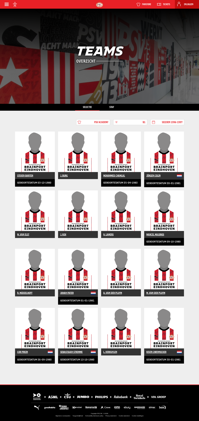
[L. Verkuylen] (121, 328)
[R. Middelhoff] (35, 269)
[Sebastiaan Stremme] (78, 328)
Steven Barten (25, 175)
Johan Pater (67, 293)
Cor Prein (22, 352)
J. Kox (63, 234)
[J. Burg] (78, 152)
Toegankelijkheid (78, 416)
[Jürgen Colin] (164, 152)
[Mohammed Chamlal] (121, 152)
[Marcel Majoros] (164, 210)
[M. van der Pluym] (164, 269)
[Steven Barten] (35, 152)
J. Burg (64, 175)
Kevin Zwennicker (156, 352)
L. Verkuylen (110, 352)
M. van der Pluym (155, 293)
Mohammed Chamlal (114, 175)
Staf (111, 107)
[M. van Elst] (35, 210)
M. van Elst (23, 234)
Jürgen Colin (153, 175)
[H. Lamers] (121, 210)
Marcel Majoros (155, 234)
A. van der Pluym (112, 293)
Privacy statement (111, 416)
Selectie (87, 107)
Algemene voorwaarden (63, 416)
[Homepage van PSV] (99, 4)
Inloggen (188, 4)
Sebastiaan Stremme (71, 352)
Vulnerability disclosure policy (94, 416)
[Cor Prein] (35, 328)
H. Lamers (108, 234)
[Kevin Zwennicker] (164, 328)
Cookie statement (124, 416)
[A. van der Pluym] (121, 269)
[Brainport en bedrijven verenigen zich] (99, 396)
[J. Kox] (78, 210)
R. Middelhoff (24, 293)
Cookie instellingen (138, 416)
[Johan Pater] (78, 269)
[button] (7, 4)
